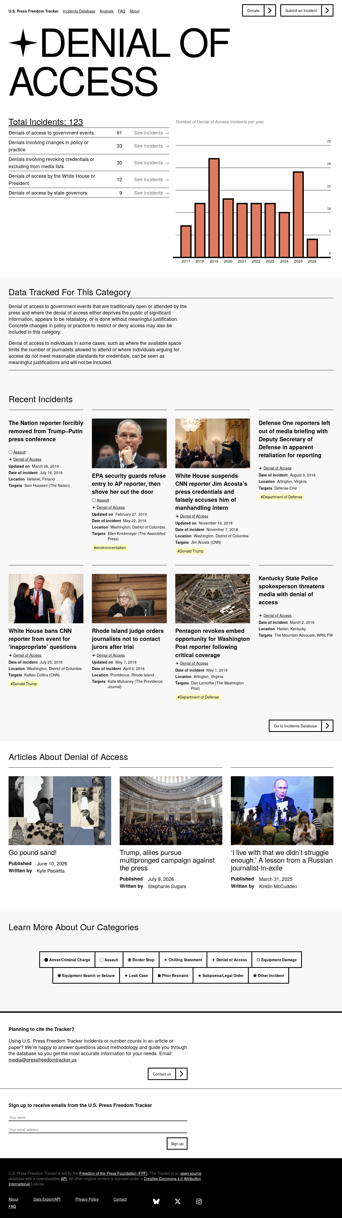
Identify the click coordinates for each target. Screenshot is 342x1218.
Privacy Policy (87, 1199)
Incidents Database (79, 11)
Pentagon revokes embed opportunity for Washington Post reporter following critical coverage (212, 642)
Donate (253, 10)
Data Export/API (46, 1199)
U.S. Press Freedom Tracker (34, 11)
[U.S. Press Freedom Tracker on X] (177, 1202)
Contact (120, 1199)
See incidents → (151, 132)
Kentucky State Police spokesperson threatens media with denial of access (292, 590)
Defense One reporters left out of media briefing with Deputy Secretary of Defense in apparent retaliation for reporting (294, 439)
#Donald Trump (190, 551)
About (134, 11)
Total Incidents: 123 (46, 121)
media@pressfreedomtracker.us (43, 1059)
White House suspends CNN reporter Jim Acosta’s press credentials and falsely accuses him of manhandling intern (211, 491)
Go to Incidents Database (295, 725)
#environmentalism (110, 547)
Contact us (162, 1074)
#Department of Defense (281, 496)
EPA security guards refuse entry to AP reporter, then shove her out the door (129, 483)
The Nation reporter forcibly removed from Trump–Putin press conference (46, 431)
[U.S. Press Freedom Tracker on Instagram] (199, 1202)
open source (190, 1173)
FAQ (121, 11)
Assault (19, 452)
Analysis (107, 11)
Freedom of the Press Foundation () (113, 1173)
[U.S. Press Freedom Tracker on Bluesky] (156, 1202)
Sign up (177, 1143)
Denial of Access (27, 459)
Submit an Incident (301, 10)
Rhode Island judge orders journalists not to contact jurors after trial (128, 638)
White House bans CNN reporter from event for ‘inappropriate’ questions (43, 638)
